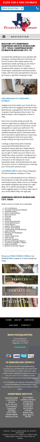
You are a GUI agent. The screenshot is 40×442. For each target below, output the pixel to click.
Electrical (12, 405)
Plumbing (28, 404)
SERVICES (29, 320)
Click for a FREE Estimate (20, 3)
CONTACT (26, 325)
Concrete (11, 400)
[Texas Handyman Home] (20, 31)
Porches (28, 406)
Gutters (11, 412)
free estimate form (19, 256)
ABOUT (18, 320)
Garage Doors (11, 410)
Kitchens (28, 398)
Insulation (11, 417)
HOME (9, 320)
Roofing (28, 408)
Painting (28, 402)
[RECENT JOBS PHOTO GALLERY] (20, 308)
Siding (28, 411)
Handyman (12, 415)
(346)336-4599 (10, 171)
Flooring (11, 407)
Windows (28, 413)
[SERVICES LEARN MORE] (20, 286)
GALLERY (13, 325)
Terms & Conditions (27, 435)
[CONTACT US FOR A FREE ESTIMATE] (20, 297)
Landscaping (28, 400)
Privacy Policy (10, 435)
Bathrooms (11, 398)
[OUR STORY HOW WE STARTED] (20, 275)
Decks (11, 402)
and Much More (28, 416)
